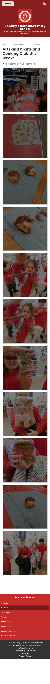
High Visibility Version (25, 648)
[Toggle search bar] (39, 3)
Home (5, 44)
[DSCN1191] (25, 553)
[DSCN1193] (25, 414)
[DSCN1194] (25, 368)
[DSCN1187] (25, 182)
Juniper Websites (33, 645)
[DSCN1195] (25, 321)
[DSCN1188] (25, 136)
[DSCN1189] (25, 90)
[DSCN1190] (25, 507)
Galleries (37, 44)
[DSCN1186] (25, 229)
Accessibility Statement (25, 650)
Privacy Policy (25, 656)
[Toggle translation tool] (45, 3)
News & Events (20, 44)
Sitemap (25, 653)
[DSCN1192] (25, 460)
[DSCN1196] (25, 275)
